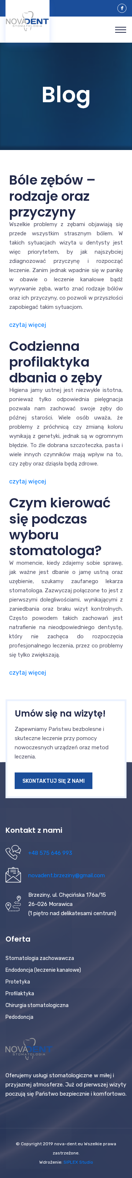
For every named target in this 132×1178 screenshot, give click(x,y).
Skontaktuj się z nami (53, 781)
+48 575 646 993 (50, 853)
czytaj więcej (27, 324)
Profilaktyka (20, 993)
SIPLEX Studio (78, 1162)
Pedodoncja (19, 1017)
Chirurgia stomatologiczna (37, 1005)
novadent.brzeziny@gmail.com (66, 875)
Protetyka (18, 982)
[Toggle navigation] (120, 30)
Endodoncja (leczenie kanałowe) (43, 970)
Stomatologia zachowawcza (40, 958)
